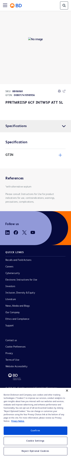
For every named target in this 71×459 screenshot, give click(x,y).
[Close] (67, 390)
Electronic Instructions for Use (21, 280)
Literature (10, 299)
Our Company (12, 312)
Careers (9, 266)
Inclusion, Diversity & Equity (20, 292)
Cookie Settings (35, 441)
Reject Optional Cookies (35, 451)
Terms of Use (12, 360)
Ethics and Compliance (17, 319)
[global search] (64, 5)
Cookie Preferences (15, 346)
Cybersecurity (12, 273)
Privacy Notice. (17, 421)
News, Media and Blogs (17, 306)
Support (9, 325)
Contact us (11, 340)
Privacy (9, 353)
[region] (35, 423)
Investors (10, 286)
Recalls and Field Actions (18, 260)
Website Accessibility (16, 366)
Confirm (35, 431)
